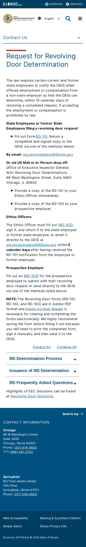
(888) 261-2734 (21, 452)
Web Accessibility (15, 518)
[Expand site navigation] (80, 18)
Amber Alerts (12, 526)
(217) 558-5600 (25, 494)
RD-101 (41, 136)
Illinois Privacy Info (53, 526)
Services (76, 4)
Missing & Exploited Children (60, 518)
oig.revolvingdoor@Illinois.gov (48, 154)
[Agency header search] (68, 18)
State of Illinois (49, 537)
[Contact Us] (77, 37)
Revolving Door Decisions (32, 396)
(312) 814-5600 (25, 447)
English (49, 18)
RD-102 (65, 225)
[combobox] (52, 19)
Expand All (42, 347)
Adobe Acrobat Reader (44, 309)
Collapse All (67, 347)
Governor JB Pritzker (16, 537)
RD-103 (31, 276)
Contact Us (15, 37)
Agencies (56, 4)
